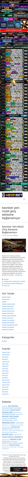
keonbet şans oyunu (5, 446)
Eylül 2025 (5, 359)
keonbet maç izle (5, 430)
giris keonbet (13, 406)
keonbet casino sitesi (5, 418)
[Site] (14, 50)
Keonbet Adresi (6, 297)
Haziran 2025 (5, 361)
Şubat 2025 (5, 366)
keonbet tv (19, 437)
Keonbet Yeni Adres (7, 443)
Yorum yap (7, 285)
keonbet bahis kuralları (18, 412)
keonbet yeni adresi (18, 443)
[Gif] (14, 81)
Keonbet (6, 279)
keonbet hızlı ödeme (19, 424)
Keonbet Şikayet (14, 445)
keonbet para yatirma (5, 432)
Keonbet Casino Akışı (8, 308)
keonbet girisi (15, 420)
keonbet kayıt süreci (7, 428)
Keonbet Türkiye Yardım (8, 304)
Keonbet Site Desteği (8, 329)
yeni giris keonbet (20, 446)
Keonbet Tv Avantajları (8, 320)
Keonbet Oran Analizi (8, 306)
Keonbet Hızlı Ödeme (8, 313)
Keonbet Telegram (8, 437)
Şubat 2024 (5, 394)
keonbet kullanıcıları (16, 428)
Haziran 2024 (5, 384)
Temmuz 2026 (6, 352)
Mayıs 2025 (5, 364)
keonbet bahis (7, 412)
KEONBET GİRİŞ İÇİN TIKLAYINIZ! (14, 30)
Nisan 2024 (5, 389)
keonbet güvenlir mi (5, 424)
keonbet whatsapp (14, 441)
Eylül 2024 (5, 377)
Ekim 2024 (5, 375)
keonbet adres (8, 281)
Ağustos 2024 (6, 380)
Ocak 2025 (5, 368)
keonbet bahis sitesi (19, 414)
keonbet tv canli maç (5, 439)
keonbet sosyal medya (17, 434)
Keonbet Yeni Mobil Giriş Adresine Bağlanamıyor (13, 229)
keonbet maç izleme (12, 430)
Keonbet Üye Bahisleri (8, 327)
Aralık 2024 (5, 370)
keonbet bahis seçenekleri (8, 414)
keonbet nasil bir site (19, 430)
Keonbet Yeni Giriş (5, 445)
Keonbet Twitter (6, 441)
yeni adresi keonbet (13, 446)
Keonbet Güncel (19, 422)
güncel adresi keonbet (7, 408)
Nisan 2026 (5, 357)
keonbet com (13, 418)
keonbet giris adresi (7, 420)
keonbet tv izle (15, 439)
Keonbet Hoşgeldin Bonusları (10, 325)
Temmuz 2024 (6, 382)
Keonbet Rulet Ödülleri (8, 322)
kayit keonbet (17, 408)
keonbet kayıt (15, 427)
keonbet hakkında (13, 424)
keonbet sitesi (7, 434)
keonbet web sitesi (5, 448)
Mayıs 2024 (5, 387)
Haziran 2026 (5, 354)
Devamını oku (18, 275)
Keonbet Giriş (16, 281)
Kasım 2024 (5, 373)
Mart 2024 (5, 391)
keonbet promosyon (13, 432)
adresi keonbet (4, 406)
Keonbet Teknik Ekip (7, 318)
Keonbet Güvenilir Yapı (8, 311)
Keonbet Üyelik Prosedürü (9, 315)
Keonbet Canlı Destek (10, 416)
